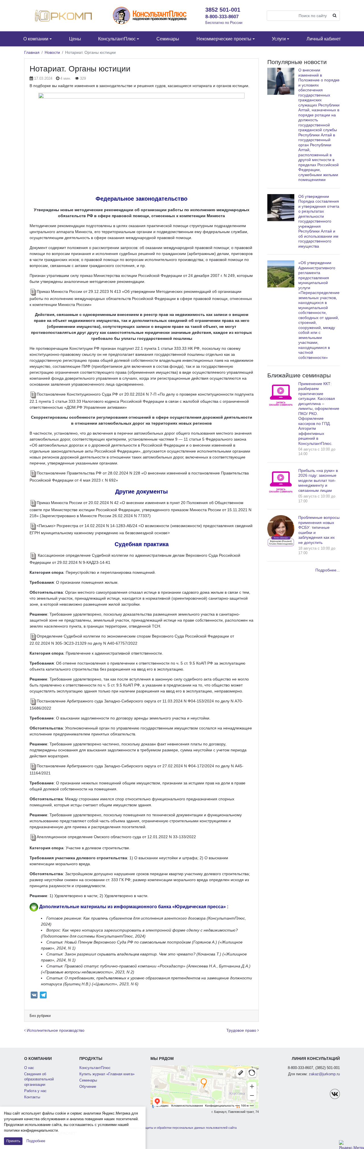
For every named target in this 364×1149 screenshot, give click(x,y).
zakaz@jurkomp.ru (324, 1074)
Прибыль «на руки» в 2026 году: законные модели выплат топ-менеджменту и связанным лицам (318, 480)
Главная (32, 52)
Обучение (87, 1087)
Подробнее (35, 1141)
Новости (52, 52)
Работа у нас (35, 1091)
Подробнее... (327, 570)
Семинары (88, 1080)
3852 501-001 (222, 10)
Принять (13, 1141)
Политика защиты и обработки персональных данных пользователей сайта (182, 1127)
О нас (29, 1068)
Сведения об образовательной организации (39, 1079)
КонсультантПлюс (95, 1068)
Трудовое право (241, 1030)
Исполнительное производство (55, 1030)
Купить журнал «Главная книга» (107, 1074)
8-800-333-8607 (222, 16)
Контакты (32, 1097)
